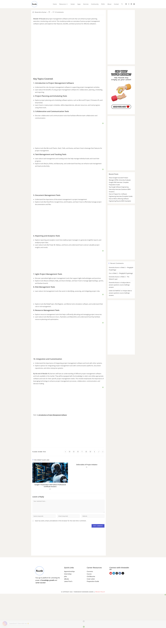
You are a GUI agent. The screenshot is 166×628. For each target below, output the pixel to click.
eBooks (66, 579)
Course (89, 574)
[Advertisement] (68, 63)
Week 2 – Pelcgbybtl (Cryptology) (123, 273)
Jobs (65, 576)
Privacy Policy (100, 592)
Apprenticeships (69, 571)
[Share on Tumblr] (94, 451)
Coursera (90, 571)
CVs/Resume (91, 576)
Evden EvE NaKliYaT (114, 290)
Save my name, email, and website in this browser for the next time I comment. (60, 521)
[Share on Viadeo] (98, 451)
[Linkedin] (113, 573)
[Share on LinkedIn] (78, 451)
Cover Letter (91, 579)
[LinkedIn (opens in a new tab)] (131, 4)
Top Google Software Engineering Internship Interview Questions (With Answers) (120, 189)
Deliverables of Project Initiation (86, 465)
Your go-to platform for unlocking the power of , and (47, 580)
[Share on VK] (86, 451)
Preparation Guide (93, 581)
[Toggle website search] (122, 4)
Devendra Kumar (41, 12)
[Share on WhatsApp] (103, 451)
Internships (68, 574)
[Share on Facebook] (69, 451)
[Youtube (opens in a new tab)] (134, 4)
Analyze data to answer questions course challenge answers (119, 285)
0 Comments (59, 12)
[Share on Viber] (82, 451)
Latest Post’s (68, 581)
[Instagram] (117, 573)
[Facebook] (120, 573)
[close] (83, 621)
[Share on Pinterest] (73, 451)
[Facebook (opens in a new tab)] (126, 4)
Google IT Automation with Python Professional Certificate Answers (50, 485)
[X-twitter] (123, 573)
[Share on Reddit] (90, 451)
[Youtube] (110, 573)
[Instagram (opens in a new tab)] (128, 4)
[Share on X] (65, 451)
